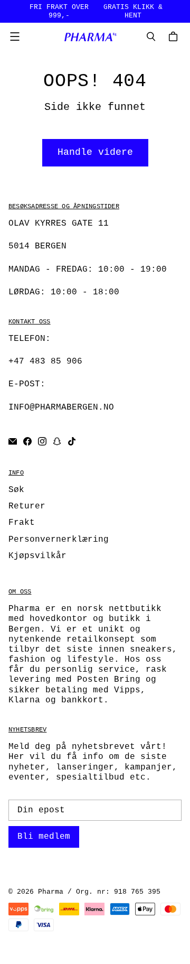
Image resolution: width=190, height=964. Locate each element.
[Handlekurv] (175, 36)
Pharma (50, 892)
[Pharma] (92, 36)
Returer (26, 506)
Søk (16, 490)
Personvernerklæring (58, 539)
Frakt (21, 522)
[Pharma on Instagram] (42, 441)
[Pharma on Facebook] (27, 441)
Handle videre (95, 152)
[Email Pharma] (12, 441)
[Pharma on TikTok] (71, 441)
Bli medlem (43, 836)
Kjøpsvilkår (37, 556)
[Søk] (151, 36)
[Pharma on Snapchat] (57, 441)
